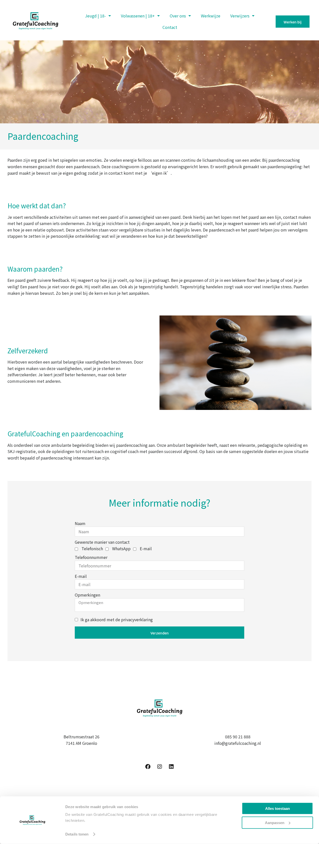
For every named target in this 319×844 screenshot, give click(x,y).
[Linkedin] (171, 766)
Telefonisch (92, 548)
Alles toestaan (277, 808)
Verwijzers (239, 16)
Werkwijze (210, 16)
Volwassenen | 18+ (138, 16)
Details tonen (76, 834)
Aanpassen (274, 822)
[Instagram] (159, 766)
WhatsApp (121, 548)
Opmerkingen (87, 595)
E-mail (146, 548)
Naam (80, 523)
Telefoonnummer (91, 557)
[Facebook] (148, 766)
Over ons (178, 16)
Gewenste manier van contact (102, 542)
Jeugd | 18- (95, 16)
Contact (169, 27)
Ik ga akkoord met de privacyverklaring (116, 619)
